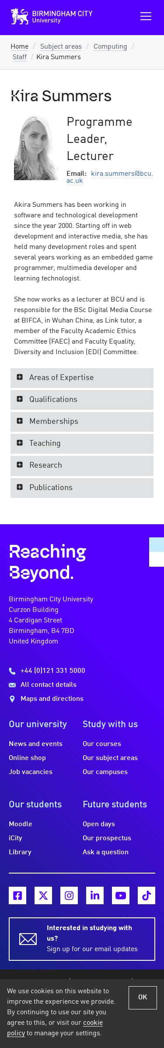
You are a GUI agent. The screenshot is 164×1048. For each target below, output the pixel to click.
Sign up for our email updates (92, 939)
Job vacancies (30, 772)
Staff (20, 57)
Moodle (20, 824)
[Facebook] (17, 895)
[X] (43, 895)
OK (142, 997)
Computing (110, 46)
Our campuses (105, 772)
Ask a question (106, 852)
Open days (99, 824)
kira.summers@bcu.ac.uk (109, 178)
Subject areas (61, 46)
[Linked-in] (95, 895)
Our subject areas (110, 758)
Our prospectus (107, 838)
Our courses (102, 744)
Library (20, 852)
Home (19, 46)
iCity (15, 838)
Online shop (27, 758)
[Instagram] (69, 895)
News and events (36, 744)
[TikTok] (146, 895)
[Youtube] (120, 895)
